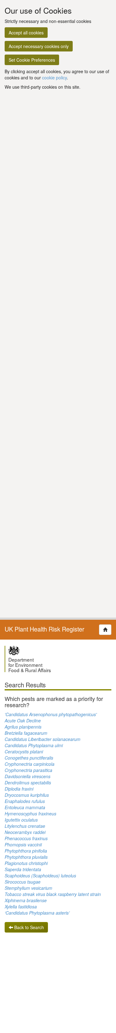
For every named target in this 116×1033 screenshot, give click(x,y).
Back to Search (28, 927)
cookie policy (54, 77)
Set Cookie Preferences (32, 60)
